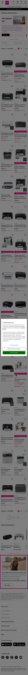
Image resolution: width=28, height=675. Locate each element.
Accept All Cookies (14, 352)
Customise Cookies (14, 345)
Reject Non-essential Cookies (14, 348)
